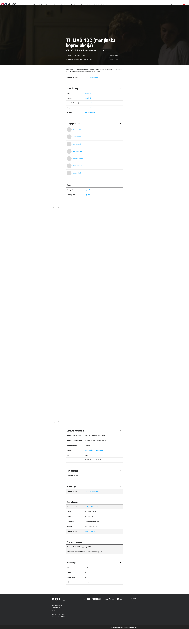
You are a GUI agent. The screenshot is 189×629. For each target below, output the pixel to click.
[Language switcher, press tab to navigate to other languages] (185, 5)
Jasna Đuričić (77, 137)
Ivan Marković (88, 103)
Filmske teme (74, 5)
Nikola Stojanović (78, 158)
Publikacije (96, 5)
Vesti (40, 5)
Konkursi (48, 5)
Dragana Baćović (89, 190)
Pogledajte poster (113, 59)
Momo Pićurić (77, 173)
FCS (34, 5)
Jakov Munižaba (89, 108)
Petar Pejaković (77, 166)
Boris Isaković (77, 144)
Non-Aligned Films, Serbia (91, 507)
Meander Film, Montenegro (92, 77)
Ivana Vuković (77, 129)
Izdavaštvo (63, 5)
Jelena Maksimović (90, 112)
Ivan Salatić (88, 93)
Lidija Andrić (88, 195)
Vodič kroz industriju (85, 5)
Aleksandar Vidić (77, 151)
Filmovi (55, 5)
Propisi (102, 5)
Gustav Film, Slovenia (90, 531)
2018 (84, 55)
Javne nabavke (109, 5)
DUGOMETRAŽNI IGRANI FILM (75, 55)
